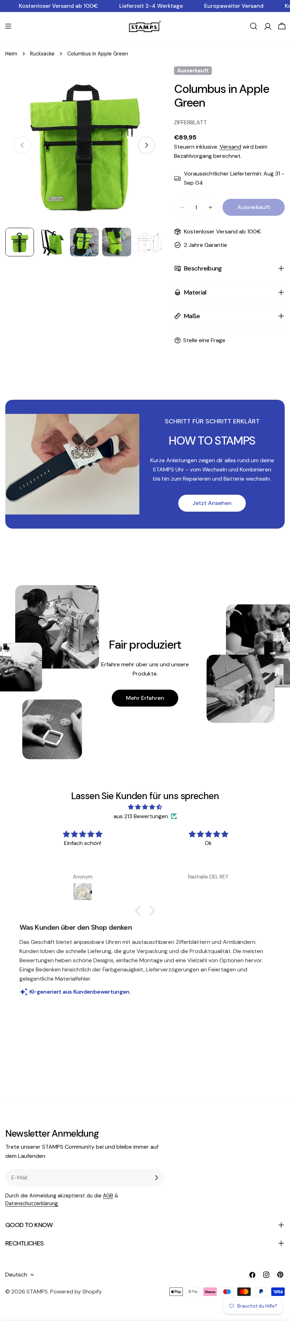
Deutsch (16, 1274)
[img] (145, 807)
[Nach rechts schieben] (146, 145)
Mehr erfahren (145, 698)
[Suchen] (253, 26)
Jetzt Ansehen (212, 503)
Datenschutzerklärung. (32, 1203)
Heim (11, 53)
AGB (108, 1195)
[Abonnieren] (156, 1177)
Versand (230, 146)
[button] (140, 911)
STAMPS (37, 1291)
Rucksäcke (42, 53)
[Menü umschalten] (8, 26)
